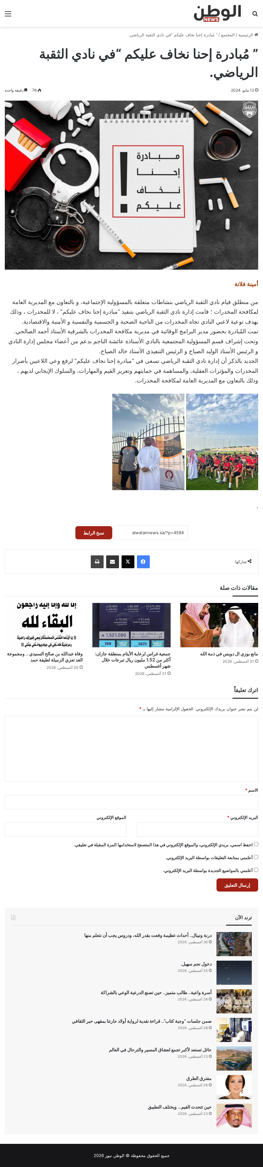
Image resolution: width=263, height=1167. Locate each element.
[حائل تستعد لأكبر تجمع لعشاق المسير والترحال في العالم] (234, 1058)
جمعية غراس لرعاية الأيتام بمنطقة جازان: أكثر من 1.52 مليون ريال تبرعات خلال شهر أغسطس (133, 660)
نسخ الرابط (93, 532)
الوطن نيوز (114, 1155)
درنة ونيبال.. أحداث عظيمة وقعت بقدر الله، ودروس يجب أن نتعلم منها (148, 935)
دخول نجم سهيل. (196, 963)
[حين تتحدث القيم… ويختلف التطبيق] (234, 1116)
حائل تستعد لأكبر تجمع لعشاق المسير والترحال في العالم (160, 1049)
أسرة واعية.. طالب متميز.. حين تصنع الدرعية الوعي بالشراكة (156, 992)
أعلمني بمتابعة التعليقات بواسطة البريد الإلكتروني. (209, 857)
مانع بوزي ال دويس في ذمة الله (229, 653)
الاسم (251, 790)
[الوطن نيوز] (217, 13)
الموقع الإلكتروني (111, 817)
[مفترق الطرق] (234, 1087)
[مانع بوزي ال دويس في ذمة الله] (219, 625)
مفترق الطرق (199, 1078)
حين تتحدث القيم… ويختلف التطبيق (180, 1106)
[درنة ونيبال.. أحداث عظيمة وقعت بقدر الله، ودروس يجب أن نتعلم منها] (234, 944)
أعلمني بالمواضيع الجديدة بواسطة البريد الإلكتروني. (208, 870)
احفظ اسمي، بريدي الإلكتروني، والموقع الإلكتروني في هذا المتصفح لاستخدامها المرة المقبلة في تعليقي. (163, 844)
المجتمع (228, 34)
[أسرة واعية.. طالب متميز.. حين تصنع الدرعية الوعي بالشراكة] (234, 1001)
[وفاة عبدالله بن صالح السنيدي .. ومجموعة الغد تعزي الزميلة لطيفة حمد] (44, 625)
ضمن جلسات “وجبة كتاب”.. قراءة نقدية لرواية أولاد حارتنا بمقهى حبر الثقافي (142, 1021)
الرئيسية (246, 34)
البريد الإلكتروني (242, 817)
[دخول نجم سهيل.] (234, 973)
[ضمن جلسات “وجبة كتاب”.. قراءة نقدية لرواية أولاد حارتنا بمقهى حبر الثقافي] (234, 1030)
